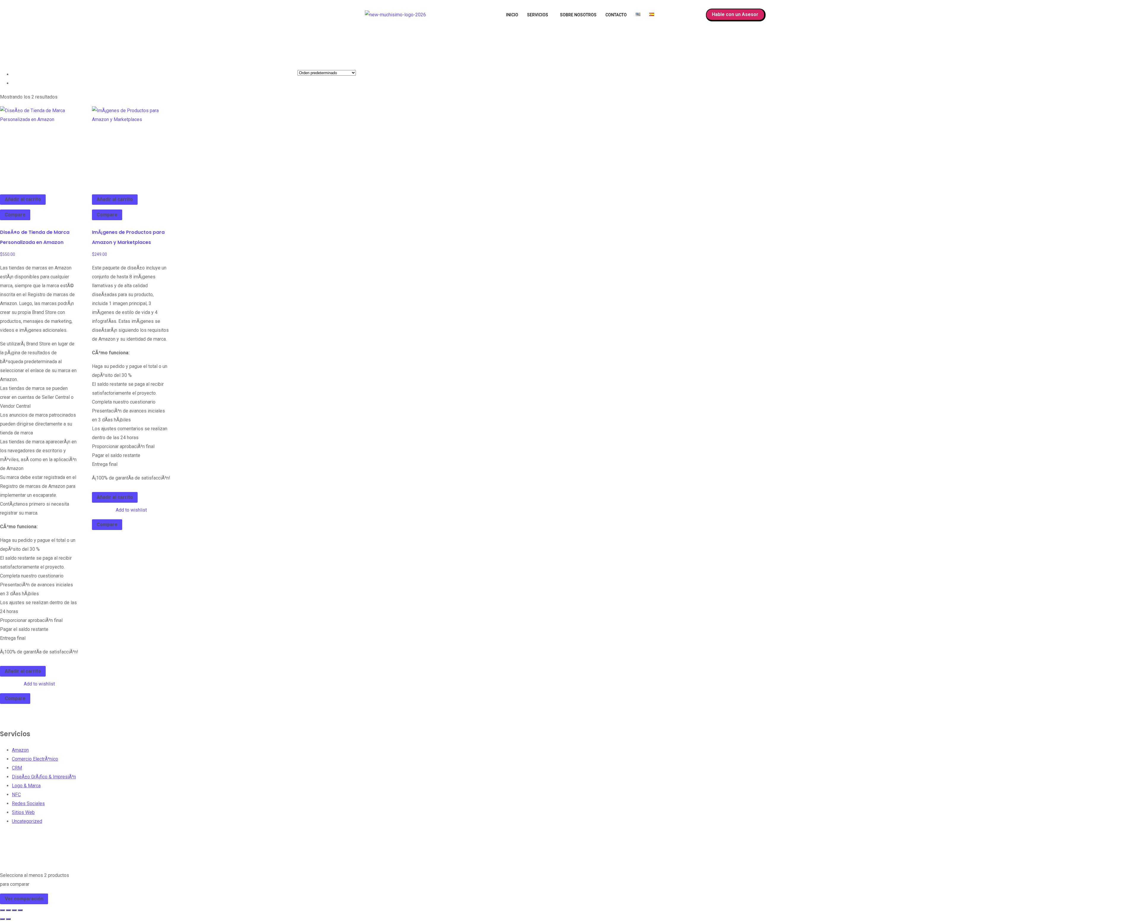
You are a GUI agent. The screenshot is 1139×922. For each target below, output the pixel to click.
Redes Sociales (28, 803)
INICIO (512, 14)
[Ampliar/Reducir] (2, 910)
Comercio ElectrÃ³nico (35, 759)
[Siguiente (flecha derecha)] (8, 919)
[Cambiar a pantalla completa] (8, 910)
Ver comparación (24, 899)
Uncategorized (27, 821)
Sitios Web (23, 812)
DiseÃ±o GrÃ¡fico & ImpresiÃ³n (44, 777)
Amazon (20, 750)
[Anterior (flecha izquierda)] (2, 919)
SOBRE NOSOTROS (578, 14)
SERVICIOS (537, 14)
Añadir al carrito (23, 199)
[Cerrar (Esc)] (20, 910)
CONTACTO (616, 14)
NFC (16, 794)
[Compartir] (14, 910)
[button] (539, 15)
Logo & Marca (26, 785)
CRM (17, 768)
